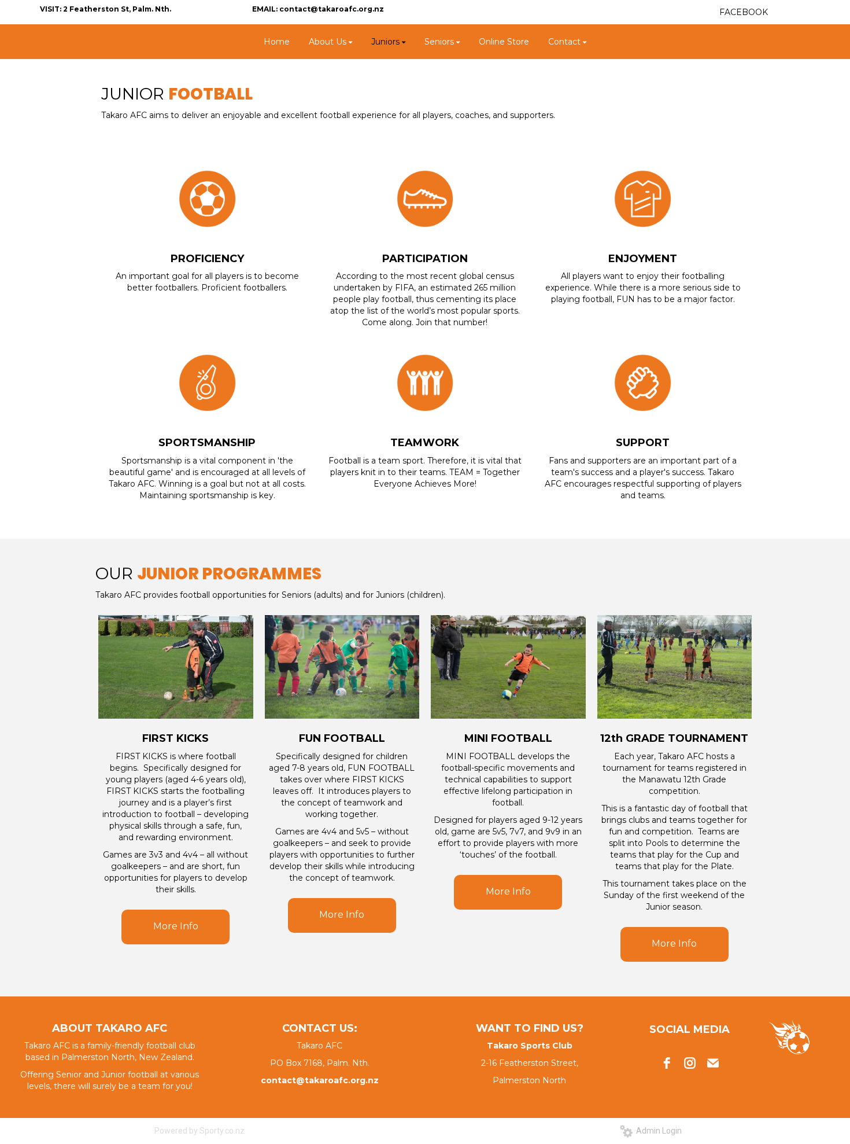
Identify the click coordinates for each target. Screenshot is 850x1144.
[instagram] (689, 1063)
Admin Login (657, 1130)
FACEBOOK (743, 12)
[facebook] (666, 1063)
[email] (713, 1063)
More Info (175, 926)
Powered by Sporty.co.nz (199, 1130)
